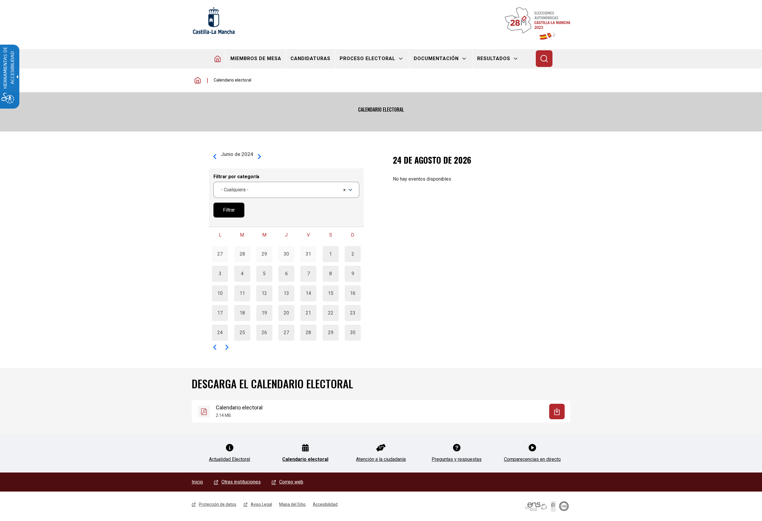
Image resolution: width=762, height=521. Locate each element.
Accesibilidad (325, 504)
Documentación (436, 58)
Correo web (291, 482)
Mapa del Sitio (292, 504)
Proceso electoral (367, 58)
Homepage (218, 58)
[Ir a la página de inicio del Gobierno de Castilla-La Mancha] (213, 20)
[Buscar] (544, 58)
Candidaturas (310, 58)
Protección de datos (217, 504)
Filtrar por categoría (236, 176)
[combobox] (286, 190)
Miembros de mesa (255, 58)
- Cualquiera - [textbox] (235, 190)
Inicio (197, 80)
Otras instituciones (241, 482)
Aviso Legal (261, 504)
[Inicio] (537, 23)
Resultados (493, 58)
